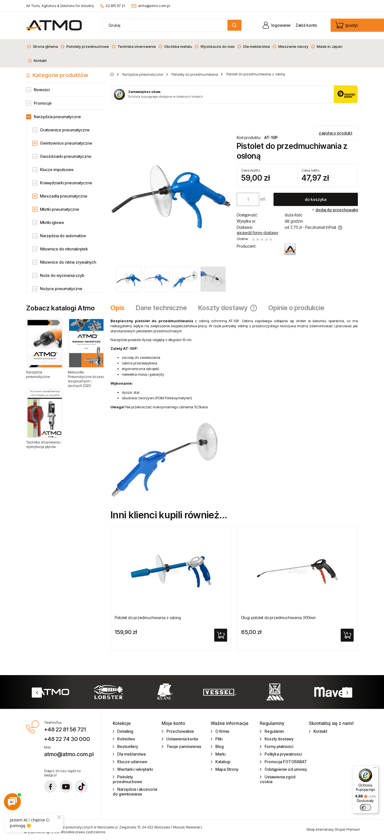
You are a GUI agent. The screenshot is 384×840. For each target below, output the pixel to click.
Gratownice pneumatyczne (65, 129)
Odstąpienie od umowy (286, 769)
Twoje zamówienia (183, 746)
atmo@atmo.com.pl (154, 6)
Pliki (219, 738)
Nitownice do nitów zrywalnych (68, 262)
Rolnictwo (126, 738)
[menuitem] (42, 46)
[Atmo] (290, 249)
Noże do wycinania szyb (62, 275)
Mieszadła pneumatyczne (63, 196)
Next (347, 692)
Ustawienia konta (182, 738)
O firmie (222, 731)
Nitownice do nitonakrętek (64, 249)
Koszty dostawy (279, 738)
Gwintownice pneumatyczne (66, 143)
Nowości (42, 89)
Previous (37, 692)
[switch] (365, 807)
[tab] (120, 308)
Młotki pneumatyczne (59, 209)
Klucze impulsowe (57, 169)
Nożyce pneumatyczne (61, 288)
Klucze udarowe (132, 761)
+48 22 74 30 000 (67, 739)
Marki (220, 754)
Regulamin (274, 731)
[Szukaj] (234, 25)
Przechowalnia (180, 731)
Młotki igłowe (52, 222)
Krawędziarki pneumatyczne (66, 182)
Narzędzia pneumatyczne (57, 116)
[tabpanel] (234, 408)
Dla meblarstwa (131, 754)
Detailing (125, 731)
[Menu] (375, 768)
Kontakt (320, 731)
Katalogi (222, 761)
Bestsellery (127, 746)
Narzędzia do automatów (63, 235)
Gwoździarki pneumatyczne (65, 156)
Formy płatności (279, 746)
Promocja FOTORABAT (286, 761)
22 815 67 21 (115, 6)
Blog (219, 746)
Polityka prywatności (283, 754)
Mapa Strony (226, 769)
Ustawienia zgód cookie (277, 779)
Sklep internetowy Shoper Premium (333, 829)
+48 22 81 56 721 (65, 729)
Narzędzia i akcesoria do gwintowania (135, 791)
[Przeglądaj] (44, 343)
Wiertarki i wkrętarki (135, 769)
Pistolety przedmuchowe (127, 779)
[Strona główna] (54, 25)
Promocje (43, 103)
